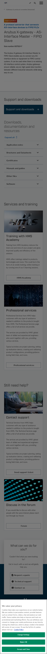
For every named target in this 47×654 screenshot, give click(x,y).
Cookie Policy (19, 630)
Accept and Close (23, 649)
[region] (23, 626)
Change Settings (24, 635)
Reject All (23, 642)
